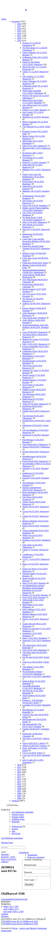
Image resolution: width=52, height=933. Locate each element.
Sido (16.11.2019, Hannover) (34, 146)
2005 (19, 796)
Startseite (5, 854)
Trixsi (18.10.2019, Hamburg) (35, 205)
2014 (19, 774)
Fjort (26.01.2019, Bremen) (34, 597)
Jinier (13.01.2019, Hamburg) (34, 638)
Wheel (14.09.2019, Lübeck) (34, 746)
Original (4, 914)
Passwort (28, 872)
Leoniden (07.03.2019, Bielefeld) (36, 705)
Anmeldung (24, 852)
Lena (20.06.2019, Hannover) (35, 332)
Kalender (15, 822)
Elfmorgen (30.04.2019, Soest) (35, 425)
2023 (19, 31)
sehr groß (13, 911)
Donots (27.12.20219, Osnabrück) (31, 44)
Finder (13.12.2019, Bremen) (34, 110)
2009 (19, 786)
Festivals (15, 801)
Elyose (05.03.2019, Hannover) (35, 511)
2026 (19, 24)
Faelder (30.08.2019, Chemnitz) (35, 729)
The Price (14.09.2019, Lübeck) (35, 738)
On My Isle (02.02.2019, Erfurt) (35, 657)
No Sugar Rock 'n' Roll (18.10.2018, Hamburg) (32, 218)
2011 (19, 781)
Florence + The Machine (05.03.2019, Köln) (32, 701)
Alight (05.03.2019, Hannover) (35, 516)
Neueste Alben (18, 817)
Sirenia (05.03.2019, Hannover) (35, 507)
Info (13, 831)
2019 (19, 40)
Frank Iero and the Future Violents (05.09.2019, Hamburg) (36, 247)
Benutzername (30, 865)
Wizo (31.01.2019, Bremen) (34, 583)
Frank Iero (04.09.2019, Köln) (35, 263)
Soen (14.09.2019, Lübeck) (34, 743)
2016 (19, 772)
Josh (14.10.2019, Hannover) (34, 222)
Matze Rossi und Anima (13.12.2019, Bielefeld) (32, 101)
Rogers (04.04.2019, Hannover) (35, 452)
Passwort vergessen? (36, 857)
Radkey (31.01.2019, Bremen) (35, 595)
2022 (19, 33)
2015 (19, 767)
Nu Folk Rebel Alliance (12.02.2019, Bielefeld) (32, 672)
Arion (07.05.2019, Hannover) (35, 404)
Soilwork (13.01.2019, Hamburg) (36, 640)
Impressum (42, 928)
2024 (19, 28)
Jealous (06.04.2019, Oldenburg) (36, 447)
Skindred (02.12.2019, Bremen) (35, 117)
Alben (3, 19)
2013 (19, 777)
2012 (19, 779)
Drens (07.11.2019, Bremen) (34, 162)
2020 (19, 38)
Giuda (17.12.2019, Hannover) (35, 72)
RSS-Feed (16, 833)
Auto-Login (29, 880)
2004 (19, 798)
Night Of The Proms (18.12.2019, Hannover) (32, 63)
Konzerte (15, 21)
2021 (19, 36)
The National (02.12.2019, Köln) (36, 126)
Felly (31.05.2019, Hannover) (35, 344)
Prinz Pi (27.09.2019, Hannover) (36, 229)
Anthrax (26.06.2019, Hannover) (36, 303)
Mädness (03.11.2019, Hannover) (36, 170)
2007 (19, 791)
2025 (19, 26)
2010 (19, 784)
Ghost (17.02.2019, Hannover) (35, 550)
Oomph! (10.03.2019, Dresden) (35, 478)
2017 (19, 769)
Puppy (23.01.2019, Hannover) (35, 619)
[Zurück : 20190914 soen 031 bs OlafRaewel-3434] (19, 921)
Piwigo (15, 928)
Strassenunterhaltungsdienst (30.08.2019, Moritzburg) (34, 271)
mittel (10, 906)
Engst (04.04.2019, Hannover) (35, 461)
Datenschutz (6, 931)
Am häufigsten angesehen (22, 812)
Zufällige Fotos (18, 819)
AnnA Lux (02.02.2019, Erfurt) (35, 662)
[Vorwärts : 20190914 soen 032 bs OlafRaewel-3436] (19, 924)
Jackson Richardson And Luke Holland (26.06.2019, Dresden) (35, 326)
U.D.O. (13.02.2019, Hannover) (36, 559)
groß (11, 909)
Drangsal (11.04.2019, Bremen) (35, 435)
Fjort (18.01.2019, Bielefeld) (34, 650)
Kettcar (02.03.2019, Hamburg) (35, 526)
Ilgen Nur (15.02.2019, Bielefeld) (36, 676)
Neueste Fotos (18, 814)
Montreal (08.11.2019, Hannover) (36, 148)
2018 (19, 765)
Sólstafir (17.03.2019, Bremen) (35, 468)
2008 (19, 789)
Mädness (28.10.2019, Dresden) (35, 191)
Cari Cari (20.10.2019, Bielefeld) (36, 755)
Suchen (15, 829)
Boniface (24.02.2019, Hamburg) (36, 540)
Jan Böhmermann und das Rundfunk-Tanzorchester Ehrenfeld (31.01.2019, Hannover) (33, 589)
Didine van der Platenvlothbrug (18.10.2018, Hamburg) (35, 209)
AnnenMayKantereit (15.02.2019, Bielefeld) (32, 687)
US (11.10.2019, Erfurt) (32, 753)
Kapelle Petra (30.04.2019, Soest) (36, 420)
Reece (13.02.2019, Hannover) (35, 564)
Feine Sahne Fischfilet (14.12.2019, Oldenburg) (32, 92)
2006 (19, 793)
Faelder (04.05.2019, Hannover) (36, 411)
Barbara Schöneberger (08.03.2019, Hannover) (32, 488)
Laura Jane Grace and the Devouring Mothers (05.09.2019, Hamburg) (36, 241)
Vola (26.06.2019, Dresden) (34, 318)
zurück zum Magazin (28, 928)
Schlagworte (17, 826)
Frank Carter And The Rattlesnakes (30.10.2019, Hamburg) (33, 176)
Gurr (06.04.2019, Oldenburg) (35, 444)
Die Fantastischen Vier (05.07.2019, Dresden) (31, 725)
